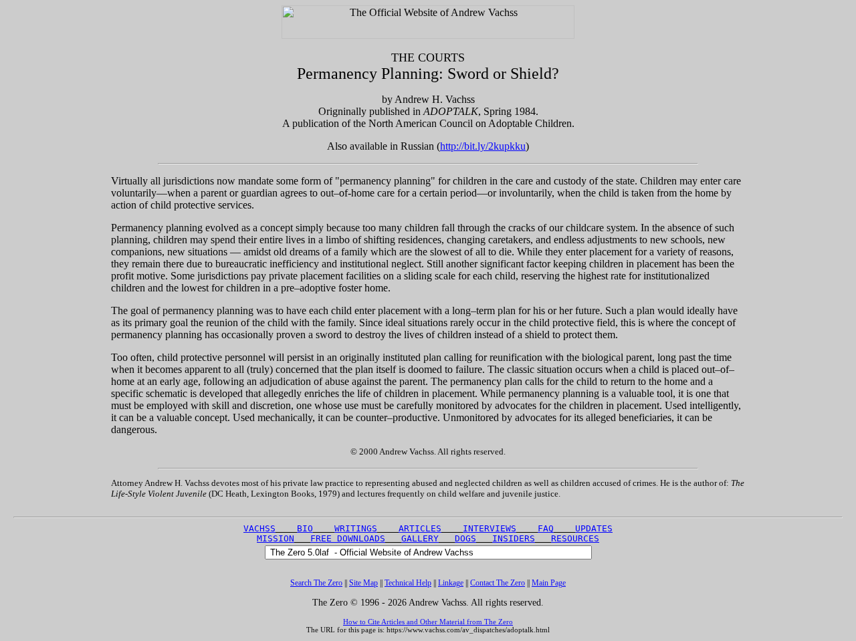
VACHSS (259, 528)
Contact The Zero (497, 583)
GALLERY (420, 538)
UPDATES (594, 528)
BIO (305, 528)
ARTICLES (420, 528)
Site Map (363, 583)
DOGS (465, 538)
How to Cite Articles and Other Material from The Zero (428, 622)
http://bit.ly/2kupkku (483, 146)
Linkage (450, 583)
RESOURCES (575, 538)
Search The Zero (316, 583)
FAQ (546, 528)
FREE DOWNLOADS (347, 538)
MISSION (275, 538)
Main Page (549, 583)
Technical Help (408, 583)
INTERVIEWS (489, 528)
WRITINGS (355, 528)
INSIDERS (513, 538)
